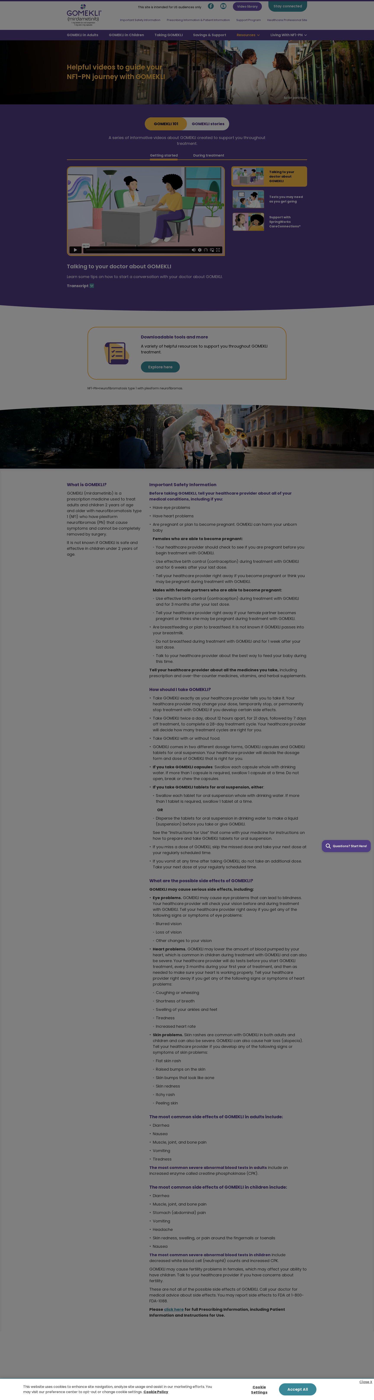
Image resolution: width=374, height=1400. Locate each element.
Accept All (297, 1389)
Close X (365, 1381)
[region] (187, 1389)
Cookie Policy (155, 1391)
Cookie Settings (259, 1390)
